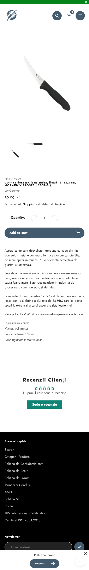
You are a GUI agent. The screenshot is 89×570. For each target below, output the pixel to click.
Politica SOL (13, 499)
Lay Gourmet (12, 190)
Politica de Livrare (17, 477)
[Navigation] (80, 15)
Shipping (29, 204)
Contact (10, 506)
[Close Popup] (85, 553)
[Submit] (79, 547)
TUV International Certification (25, 513)
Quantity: (18, 217)
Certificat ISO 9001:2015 (22, 520)
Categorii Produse (17, 456)
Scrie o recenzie (44, 404)
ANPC (9, 492)
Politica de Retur (16, 470)
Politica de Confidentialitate (24, 463)
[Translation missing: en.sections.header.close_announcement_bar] (86, 2)
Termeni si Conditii (17, 485)
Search (9, 449)
